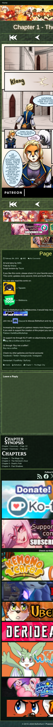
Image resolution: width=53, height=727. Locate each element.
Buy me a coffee (10, 348)
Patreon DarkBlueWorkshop (15, 333)
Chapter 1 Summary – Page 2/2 (14, 448)
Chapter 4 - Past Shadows (12, 466)
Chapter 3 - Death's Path (12, 463)
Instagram (37, 355)
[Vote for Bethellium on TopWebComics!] (15, 313)
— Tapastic (20, 287)
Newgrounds (26, 355)
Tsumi (21, 268)
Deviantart (7, 360)
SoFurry (27, 360)
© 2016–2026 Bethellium (33, 723)
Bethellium (18, 365)
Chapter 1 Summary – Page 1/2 (14, 446)
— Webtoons (21, 300)
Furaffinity (18, 360)
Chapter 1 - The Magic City (35, 365)
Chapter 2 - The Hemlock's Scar (15, 460)
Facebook (7, 355)
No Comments (35, 258)
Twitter (16, 355)
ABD (24, 258)
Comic (7, 365)
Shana (13, 265)
